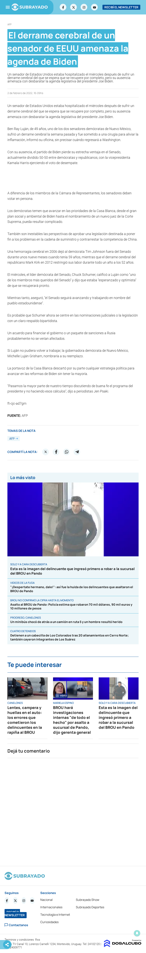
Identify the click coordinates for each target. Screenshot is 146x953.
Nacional (46, 900)
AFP (9, 24)
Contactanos (18, 925)
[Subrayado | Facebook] (63, 7)
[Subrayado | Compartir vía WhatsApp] (66, 452)
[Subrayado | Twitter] (73, 7)
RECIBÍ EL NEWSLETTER (121, 7)
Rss (38, 939)
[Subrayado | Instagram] (84, 7)
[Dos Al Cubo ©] (122, 946)
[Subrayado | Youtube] (94, 7)
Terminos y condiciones (20, 939)
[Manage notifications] (137, 933)
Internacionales (51, 907)
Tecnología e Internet (55, 914)
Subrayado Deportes (90, 907)
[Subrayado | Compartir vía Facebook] (56, 452)
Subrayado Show (87, 900)
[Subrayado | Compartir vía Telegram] (77, 452)
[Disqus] (73, 810)
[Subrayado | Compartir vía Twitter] (45, 452)
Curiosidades (49, 922)
